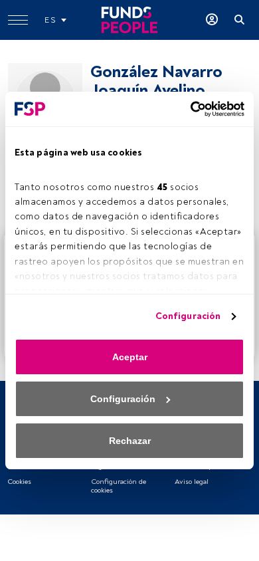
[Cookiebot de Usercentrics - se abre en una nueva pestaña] (186, 109)
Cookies (19, 481)
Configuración (187, 316)
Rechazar (130, 440)
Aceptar (129, 357)
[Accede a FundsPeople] (212, 20)
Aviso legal (192, 481)
